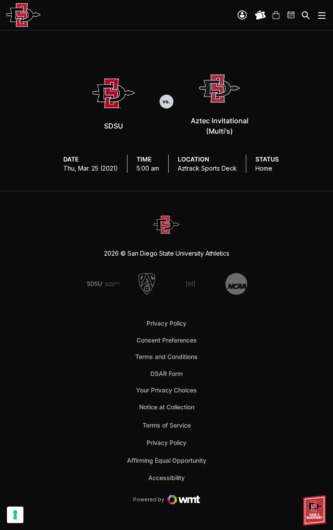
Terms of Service (167, 425)
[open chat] (315, 510)
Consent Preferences (167, 340)
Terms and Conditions (166, 356)
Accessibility (166, 477)
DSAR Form (166, 373)
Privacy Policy (166, 323)
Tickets (261, 15)
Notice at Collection (166, 407)
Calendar (291, 15)
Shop (276, 15)
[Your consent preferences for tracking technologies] (15, 515)
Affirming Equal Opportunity (166, 460)
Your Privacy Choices (166, 390)
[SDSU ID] (242, 15)
